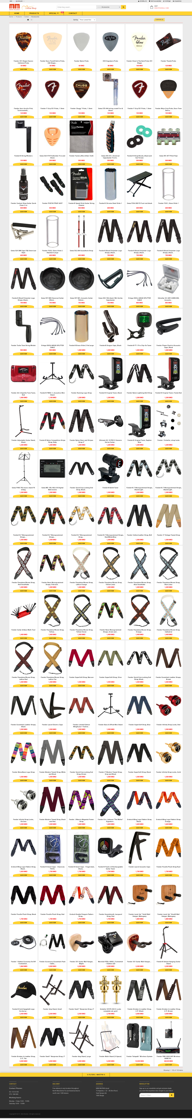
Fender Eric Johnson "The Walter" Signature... (110, 820)
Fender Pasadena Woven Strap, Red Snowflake (23, 583)
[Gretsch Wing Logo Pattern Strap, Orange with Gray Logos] (168, 800)
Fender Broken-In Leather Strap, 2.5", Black (140, 1010)
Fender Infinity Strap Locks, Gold (168, 772)
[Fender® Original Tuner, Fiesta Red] (168, 373)
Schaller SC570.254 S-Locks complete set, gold (110, 1010)
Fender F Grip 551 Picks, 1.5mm (139, 108)
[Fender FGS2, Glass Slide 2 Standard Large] (52, 231)
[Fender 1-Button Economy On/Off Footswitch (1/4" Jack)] (23, 942)
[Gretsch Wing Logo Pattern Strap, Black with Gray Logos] (23, 847)
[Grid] (28, 19)
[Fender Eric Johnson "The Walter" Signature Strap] (110, 800)
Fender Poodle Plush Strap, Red (52, 914)
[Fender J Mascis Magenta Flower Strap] (81, 800)
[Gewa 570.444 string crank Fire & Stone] (110, 89)
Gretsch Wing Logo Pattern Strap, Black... (139, 820)
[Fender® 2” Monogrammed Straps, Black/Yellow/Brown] (23, 516)
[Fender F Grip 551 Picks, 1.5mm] (139, 89)
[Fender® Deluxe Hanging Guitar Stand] (168, 942)
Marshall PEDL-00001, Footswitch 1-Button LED (110, 962)
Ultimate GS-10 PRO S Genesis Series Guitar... (110, 441)
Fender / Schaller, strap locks (169, 440)
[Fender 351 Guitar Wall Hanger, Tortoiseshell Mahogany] (139, 942)
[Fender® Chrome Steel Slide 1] (110, 184)
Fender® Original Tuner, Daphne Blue (140, 441)
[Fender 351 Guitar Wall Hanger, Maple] (81, 942)
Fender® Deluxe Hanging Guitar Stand (168, 962)
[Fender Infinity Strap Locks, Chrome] (23, 800)
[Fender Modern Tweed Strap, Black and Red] (52, 800)
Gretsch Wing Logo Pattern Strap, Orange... (168, 820)
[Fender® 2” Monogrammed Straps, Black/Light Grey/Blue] (139, 468)
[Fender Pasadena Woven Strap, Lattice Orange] (81, 563)
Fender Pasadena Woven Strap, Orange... (139, 631)
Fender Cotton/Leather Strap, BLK (139, 535)
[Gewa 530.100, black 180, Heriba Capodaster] (110, 279)
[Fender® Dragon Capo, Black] (110, 326)
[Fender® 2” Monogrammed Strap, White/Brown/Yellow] (81, 516)
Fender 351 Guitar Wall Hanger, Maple (81, 962)
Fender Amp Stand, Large (81, 1056)
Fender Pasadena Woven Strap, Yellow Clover (81, 631)
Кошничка (177, 1)
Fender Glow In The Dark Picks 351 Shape (139, 62)
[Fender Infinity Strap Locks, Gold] (168, 753)
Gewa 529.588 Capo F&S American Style (23, 251)
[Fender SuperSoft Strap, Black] (139, 753)
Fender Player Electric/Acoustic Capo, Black (168, 346)
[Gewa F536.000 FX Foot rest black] (139, 184)
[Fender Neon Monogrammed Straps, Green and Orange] (110, 610)
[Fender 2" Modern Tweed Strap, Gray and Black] (110, 753)
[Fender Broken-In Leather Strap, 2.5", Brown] (168, 990)
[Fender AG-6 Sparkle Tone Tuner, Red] (23, 373)
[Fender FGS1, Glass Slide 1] (168, 184)
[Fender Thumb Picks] (168, 42)
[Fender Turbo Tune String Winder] (23, 326)
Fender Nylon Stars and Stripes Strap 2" (81, 441)
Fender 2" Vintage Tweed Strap (168, 535)
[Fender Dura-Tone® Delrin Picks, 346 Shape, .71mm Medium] (52, 42)
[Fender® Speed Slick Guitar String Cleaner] (81, 184)
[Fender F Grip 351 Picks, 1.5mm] (52, 89)
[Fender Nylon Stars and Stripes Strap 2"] (81, 421)
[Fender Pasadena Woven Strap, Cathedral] (168, 610)
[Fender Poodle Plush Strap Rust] (168, 847)
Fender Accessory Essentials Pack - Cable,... (52, 962)
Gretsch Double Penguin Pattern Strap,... (81, 915)
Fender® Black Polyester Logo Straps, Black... (110, 251)
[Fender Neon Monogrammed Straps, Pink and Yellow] (52, 563)
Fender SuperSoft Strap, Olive (110, 677)
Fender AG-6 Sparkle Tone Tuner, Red (23, 394)
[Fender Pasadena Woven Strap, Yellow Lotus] (110, 563)
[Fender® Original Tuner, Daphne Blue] (139, 421)
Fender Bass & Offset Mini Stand (110, 724)
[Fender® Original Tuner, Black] (110, 373)
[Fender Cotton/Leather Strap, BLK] (139, 516)
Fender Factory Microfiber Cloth (81, 156)
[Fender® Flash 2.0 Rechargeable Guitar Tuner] (110, 847)
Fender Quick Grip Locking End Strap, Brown (81, 773)
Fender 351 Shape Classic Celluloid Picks (23, 62)
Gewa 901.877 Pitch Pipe (168, 156)
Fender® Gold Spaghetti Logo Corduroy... (23, 1010)
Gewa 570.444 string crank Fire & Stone (110, 109)
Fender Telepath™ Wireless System (139, 1056)
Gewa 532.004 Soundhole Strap (81, 250)
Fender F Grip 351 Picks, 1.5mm (52, 108)
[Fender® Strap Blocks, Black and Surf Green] (139, 136)
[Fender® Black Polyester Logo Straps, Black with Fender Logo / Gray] (168, 231)
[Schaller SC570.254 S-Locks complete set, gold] (110, 990)
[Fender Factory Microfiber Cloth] (81, 136)
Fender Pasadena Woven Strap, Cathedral (168, 631)
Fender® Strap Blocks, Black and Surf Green (139, 157)
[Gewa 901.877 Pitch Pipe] (168, 136)
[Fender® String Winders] (23, 136)
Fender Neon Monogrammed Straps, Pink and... (52, 583)
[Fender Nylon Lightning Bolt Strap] (139, 373)
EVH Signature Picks (110, 61)
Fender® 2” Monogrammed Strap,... (81, 536)
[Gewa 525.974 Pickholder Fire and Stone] (52, 136)
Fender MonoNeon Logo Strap (23, 772)
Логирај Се (143, 1)
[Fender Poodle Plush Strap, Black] (23, 895)
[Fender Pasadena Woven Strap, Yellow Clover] (81, 610)
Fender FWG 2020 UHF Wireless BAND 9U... (168, 1057)
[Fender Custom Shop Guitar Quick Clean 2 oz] (23, 184)
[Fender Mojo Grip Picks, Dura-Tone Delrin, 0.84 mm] (168, 89)
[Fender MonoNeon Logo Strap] (23, 753)
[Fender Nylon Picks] (81, 42)
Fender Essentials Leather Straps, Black (23, 725)
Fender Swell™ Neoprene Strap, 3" (52, 1056)
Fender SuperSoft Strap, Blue (139, 724)
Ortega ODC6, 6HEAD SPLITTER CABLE (139, 299)
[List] (31, 19)
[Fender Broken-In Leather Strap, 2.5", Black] (139, 990)
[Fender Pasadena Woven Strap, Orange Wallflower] (139, 610)
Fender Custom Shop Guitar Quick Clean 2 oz (23, 204)
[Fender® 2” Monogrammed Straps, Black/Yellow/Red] (52, 516)
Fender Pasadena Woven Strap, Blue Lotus (168, 583)
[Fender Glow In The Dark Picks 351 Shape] (139, 42)
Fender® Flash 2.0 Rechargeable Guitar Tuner (110, 868)
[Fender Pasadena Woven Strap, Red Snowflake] (23, 563)
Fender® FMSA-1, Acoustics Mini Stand (52, 394)
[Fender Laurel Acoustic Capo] (139, 847)
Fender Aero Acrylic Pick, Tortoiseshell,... (23, 109)
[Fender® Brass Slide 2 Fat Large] (81, 326)
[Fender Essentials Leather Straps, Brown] (168, 658)
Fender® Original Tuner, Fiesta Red (168, 393)
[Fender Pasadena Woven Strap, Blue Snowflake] (139, 563)
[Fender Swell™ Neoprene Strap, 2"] (81, 990)
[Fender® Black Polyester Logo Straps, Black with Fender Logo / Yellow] (139, 231)
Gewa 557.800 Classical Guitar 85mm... (52, 299)
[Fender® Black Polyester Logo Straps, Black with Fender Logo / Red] (23, 279)
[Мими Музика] (24, 6)
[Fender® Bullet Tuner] (110, 468)
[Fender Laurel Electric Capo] (52, 705)
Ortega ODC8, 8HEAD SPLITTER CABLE (52, 346)
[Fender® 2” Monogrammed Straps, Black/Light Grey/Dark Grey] (168, 468)
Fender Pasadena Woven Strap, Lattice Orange (81, 583)
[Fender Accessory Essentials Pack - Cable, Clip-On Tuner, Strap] (52, 942)
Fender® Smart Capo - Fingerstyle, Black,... (81, 868)
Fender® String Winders (23, 156)
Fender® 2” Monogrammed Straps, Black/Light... (139, 489)
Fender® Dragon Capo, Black (110, 345)
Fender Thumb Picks (168, 61)
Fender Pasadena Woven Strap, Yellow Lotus (110, 583)
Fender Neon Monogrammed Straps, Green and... (110, 631)
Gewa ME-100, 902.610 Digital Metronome (53, 489)
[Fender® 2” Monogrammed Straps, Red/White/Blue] (110, 516)
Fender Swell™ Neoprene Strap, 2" (81, 1009)
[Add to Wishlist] (36, 44)
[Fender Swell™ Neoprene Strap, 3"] (52, 1037)
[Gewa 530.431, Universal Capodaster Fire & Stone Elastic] (110, 136)
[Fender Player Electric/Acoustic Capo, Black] (168, 326)
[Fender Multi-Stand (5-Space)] (110, 1037)
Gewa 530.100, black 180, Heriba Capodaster (110, 299)
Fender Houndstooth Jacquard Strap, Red (110, 915)
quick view (23, 69)
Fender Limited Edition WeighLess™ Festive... (81, 725)
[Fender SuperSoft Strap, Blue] (139, 705)
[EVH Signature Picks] (110, 42)
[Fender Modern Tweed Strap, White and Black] (52, 753)
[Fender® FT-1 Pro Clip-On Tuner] (139, 326)
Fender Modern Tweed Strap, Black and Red (53, 820)
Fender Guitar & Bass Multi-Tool (23, 630)
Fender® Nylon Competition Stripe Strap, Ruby (52, 441)
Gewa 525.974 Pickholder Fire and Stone (52, 157)
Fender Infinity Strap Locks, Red (168, 724)
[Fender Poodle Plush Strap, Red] (52, 895)
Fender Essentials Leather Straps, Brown (168, 678)
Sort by (75, 20)
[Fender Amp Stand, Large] (81, 1037)
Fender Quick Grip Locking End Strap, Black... (81, 489)
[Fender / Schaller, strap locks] (168, 421)
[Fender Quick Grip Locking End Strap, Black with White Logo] (139, 658)
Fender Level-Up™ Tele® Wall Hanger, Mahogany (139, 915)
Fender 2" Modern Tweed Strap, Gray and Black (110, 773)
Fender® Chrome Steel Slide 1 (110, 203)
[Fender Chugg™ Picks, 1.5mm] (81, 89)
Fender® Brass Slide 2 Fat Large (81, 345)
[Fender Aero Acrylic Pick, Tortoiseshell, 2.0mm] (23, 89)
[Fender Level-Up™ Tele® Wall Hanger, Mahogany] (139, 895)
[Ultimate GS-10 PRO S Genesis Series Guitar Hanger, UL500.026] (110, 421)
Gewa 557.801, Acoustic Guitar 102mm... (81, 299)
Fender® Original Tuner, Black (110, 393)
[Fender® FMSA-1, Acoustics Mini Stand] (52, 373)
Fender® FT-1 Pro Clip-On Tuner (140, 345)
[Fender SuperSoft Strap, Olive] (110, 658)
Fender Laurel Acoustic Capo (139, 867)
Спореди (167, 1)
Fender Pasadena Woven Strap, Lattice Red (23, 678)
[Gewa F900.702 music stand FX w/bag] (23, 468)
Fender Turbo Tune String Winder (23, 345)
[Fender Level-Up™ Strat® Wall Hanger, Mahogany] (168, 895)
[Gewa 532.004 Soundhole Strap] (81, 231)
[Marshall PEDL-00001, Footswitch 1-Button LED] (110, 942)
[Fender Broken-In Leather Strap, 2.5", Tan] (23, 1037)
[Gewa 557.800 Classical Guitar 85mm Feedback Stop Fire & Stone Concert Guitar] (52, 279)
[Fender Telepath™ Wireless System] (139, 1037)
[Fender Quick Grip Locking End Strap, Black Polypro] (81, 468)
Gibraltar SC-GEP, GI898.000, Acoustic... (168, 299)
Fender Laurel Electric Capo (52, 724)
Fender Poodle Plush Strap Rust (168, 867)
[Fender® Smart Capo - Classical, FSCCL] (52, 847)
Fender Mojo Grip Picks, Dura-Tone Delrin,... (168, 109)
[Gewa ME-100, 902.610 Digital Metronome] (52, 468)
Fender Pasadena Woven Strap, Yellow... (52, 631)
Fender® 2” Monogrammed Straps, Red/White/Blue (111, 536)
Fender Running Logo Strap (81, 393)
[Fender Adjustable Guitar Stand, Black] (23, 421)
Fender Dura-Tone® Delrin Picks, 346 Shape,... (52, 62)
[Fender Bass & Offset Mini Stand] (110, 705)
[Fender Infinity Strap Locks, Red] (168, 705)
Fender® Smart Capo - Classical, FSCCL (52, 868)
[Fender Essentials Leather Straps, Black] (23, 705)
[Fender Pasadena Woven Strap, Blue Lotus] (168, 563)
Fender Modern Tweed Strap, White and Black (53, 773)
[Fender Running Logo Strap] (81, 373)
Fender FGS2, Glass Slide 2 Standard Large (52, 251)
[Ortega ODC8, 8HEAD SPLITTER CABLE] (52, 326)
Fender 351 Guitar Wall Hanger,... (139, 961)
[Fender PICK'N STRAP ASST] (52, 184)
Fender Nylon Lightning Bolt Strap (139, 393)
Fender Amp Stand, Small (52, 1009)
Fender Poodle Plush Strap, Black (23, 914)
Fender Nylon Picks (81, 61)
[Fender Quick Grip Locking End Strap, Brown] (81, 753)
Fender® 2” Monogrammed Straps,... (23, 536)
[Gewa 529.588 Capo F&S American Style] (23, 231)
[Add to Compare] (36, 48)
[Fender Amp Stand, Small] (52, 990)
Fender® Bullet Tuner (110, 488)
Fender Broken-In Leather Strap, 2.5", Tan (23, 1057)
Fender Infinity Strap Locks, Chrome (23, 820)
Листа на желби (155, 1)
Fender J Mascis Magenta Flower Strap (81, 820)
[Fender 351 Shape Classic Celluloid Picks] (23, 42)
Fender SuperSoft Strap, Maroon (81, 677)
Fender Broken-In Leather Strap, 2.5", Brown (168, 1010)
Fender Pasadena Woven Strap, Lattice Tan (52, 678)
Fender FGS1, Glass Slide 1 (168, 203)
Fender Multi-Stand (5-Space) (110, 1056)
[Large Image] (36, 52)
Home (11, 17)
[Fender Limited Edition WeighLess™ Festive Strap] (81, 705)
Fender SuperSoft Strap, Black (139, 772)
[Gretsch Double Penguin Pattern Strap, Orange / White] (81, 895)
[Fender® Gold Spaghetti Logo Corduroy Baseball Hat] (23, 990)
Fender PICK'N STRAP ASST (52, 203)
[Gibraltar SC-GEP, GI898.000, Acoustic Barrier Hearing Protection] (168, 279)
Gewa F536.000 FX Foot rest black (139, 203)
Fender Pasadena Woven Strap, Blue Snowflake (139, 583)
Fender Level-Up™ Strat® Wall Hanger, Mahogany (169, 915)
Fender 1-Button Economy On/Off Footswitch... (23, 962)
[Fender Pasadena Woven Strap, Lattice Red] (23, 658)
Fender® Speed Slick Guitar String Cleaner (81, 204)
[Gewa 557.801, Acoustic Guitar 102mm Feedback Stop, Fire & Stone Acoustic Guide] (81, 279)
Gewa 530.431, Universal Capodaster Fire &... (110, 157)
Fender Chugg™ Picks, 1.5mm (81, 108)
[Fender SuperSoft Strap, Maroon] (81, 658)
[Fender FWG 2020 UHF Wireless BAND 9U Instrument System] (168, 1037)
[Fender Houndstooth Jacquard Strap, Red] (110, 895)
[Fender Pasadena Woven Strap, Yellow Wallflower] (52, 610)
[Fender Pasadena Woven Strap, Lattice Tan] (52, 658)
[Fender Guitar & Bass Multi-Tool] (23, 610)
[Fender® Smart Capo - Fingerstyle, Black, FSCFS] (81, 847)
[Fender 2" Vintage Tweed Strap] (168, 516)
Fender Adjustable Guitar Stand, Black (23, 441)
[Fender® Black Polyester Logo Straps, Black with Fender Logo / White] (110, 231)
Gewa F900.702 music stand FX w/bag (23, 489)
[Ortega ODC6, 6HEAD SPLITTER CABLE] (139, 279)
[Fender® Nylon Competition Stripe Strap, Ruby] (52, 421)
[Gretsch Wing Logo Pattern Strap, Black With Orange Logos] (139, 800)
